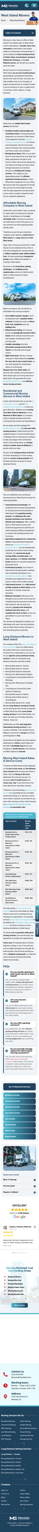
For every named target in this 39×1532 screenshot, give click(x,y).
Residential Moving (12, 1095)
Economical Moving (12, 1107)
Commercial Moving (12, 1101)
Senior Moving (10, 1137)
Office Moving (10, 1125)
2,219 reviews (23, 1213)
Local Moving (10, 1119)
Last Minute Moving (12, 1113)
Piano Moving (10, 1131)
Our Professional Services (19, 1086)
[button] (32, 33)
